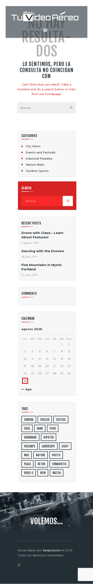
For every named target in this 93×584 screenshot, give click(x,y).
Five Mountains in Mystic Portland (41, 267)
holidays (29, 446)
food (53, 428)
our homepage (50, 94)
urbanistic (59, 464)
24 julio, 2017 (29, 274)
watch (56, 473)
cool (27, 428)
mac (26, 455)
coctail (61, 419)
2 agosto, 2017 (30, 242)
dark (40, 428)
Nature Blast (35, 164)
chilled (44, 419)
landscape (48, 446)
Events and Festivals (41, 152)
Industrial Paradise (39, 158)
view (43, 473)
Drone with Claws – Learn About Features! (42, 235)
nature (40, 455)
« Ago (27, 389)
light (65, 446)
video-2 (28, 473)
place (27, 464)
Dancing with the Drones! (42, 251)
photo (56, 455)
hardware (30, 437)
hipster (48, 437)
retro (41, 464)
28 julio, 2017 (29, 256)
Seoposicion (52, 550)
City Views (33, 146)
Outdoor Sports (37, 171)
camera (29, 419)
